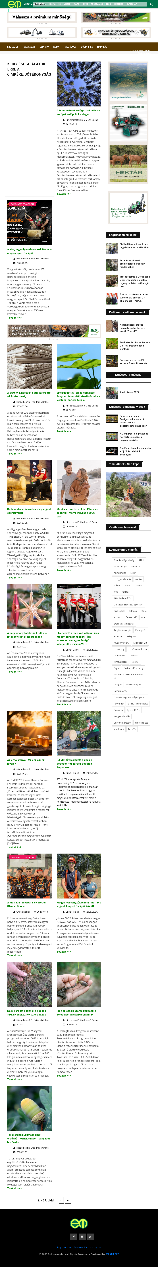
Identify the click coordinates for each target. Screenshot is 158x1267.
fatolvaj (135, 661)
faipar (117, 668)
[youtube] (20, 10)
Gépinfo (44, 47)
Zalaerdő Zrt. (120, 690)
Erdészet (12, 47)
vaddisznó (119, 729)
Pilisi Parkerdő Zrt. (123, 598)
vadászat (135, 566)
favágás (118, 684)
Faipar (56, 47)
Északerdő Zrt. (140, 642)
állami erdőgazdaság (124, 560)
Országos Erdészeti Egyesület (128, 604)
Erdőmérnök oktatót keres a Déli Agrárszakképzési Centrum (135, 345)
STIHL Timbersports (138, 703)
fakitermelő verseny (133, 668)
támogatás (140, 630)
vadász (138, 579)
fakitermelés (120, 572)
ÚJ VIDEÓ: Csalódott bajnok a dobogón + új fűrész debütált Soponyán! (74, 763)
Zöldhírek (87, 47)
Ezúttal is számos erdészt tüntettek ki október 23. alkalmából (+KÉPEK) (134, 297)
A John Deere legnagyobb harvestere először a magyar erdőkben (134, 437)
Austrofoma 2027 (129, 392)
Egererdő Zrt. (133, 710)
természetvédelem (137, 649)
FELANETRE (112, 1254)
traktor (126, 591)
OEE (143, 617)
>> (67, 1200)
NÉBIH (117, 585)
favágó (138, 585)
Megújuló (71, 47)
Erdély (133, 572)
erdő (116, 591)
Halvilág (102, 47)
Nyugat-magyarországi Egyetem (130, 697)
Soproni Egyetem (122, 722)
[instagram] (16, 10)
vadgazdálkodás (122, 716)
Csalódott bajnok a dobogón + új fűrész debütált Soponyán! (135, 451)
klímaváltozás (120, 661)
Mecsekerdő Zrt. (134, 684)
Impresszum (64, 1247)
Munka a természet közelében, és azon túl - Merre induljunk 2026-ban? (77, 513)
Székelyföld (119, 610)
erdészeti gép (120, 566)
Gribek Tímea (72, 772)
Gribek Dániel (72, 649)
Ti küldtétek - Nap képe (124, 464)
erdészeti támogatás (124, 623)
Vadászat (29, 47)
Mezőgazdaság (18, 58)
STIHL (142, 560)
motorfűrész (120, 655)
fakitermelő (131, 617)
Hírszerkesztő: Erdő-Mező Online (82, 119)
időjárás (135, 655)
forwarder (119, 703)
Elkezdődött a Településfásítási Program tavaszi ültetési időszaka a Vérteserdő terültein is (78, 396)
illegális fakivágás (122, 630)
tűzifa (144, 610)
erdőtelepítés (141, 722)
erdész (128, 585)
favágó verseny (121, 642)
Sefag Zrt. (131, 636)
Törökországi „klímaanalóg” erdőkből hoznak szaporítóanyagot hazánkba (28, 1138)
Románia (118, 710)
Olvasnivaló (38, 58)
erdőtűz (118, 617)
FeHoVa (132, 729)
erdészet (118, 636)
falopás (133, 610)
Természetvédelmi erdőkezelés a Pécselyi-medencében (133, 263)
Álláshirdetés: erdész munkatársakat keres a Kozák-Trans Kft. (132, 328)
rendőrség (119, 649)
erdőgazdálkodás (122, 579)
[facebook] (12, 10)
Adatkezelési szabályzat (87, 1247)
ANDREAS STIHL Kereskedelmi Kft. (129, 676)
